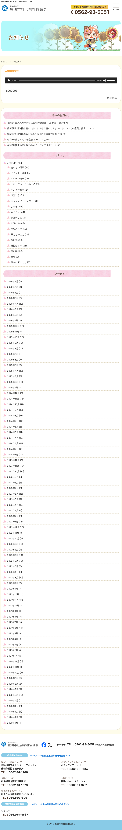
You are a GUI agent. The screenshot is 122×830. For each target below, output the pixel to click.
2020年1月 (12, 722)
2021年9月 (12, 611)
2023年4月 (13, 505)
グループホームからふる (23, 184)
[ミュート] (104, 80)
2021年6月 (12, 627)
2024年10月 (13, 404)
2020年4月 (12, 706)
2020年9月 (12, 678)
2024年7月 (12, 421)
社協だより (16, 245)
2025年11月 (13, 331)
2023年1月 (12, 521)
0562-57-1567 (18, 814)
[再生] (8, 80)
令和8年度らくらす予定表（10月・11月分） (29, 139)
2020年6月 (12, 695)
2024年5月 (12, 432)
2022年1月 (12, 588)
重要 (13, 256)
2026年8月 (12, 281)
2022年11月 (13, 532)
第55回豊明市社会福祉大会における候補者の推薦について (36, 134)
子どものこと (17, 234)
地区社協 (15, 223)
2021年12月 (13, 594)
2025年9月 (12, 342)
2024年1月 (12, 454)
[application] (61, 80)
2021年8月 (12, 616)
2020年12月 (13, 661)
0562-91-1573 (18, 785)
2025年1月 (12, 387)
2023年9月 (12, 476)
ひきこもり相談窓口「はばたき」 (18, 794)
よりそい (15, 206)
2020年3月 (12, 711)
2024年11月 (13, 398)
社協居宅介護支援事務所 (13, 781)
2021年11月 (13, 599)
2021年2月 (12, 650)
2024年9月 (12, 409)
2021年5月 (12, 633)
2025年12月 (13, 326)
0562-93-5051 (84, 744)
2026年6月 (12, 292)
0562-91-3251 (78, 785)
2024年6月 (12, 426)
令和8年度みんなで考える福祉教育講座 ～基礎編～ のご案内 (37, 122)
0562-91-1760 (18, 772)
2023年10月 (13, 471)
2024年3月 (13, 443)
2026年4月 (12, 303)
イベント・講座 (18, 173)
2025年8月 (12, 348)
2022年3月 (12, 577)
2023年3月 (13, 510)
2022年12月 (13, 527)
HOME (4, 62)
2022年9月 (12, 544)
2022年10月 (13, 538)
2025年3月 (12, 376)
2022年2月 (12, 583)
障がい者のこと (18, 262)
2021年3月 (12, 644)
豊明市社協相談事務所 (12, 768)
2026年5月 (12, 298)
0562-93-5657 (79, 769)
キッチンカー (17, 178)
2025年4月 (12, 370)
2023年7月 (12, 488)
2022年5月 (12, 566)
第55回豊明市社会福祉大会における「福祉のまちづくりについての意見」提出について (51, 128)
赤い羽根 (15, 251)
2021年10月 (13, 605)
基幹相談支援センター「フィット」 (19, 765)
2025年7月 (12, 354)
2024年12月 (13, 393)
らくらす (15, 212)
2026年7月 (12, 287)
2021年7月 (12, 622)
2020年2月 (12, 717)
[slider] (111, 80)
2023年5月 (12, 499)
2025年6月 (12, 359)
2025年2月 (12, 382)
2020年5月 (12, 700)
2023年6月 (12, 493)
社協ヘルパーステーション (74, 781)
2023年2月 (12, 516)
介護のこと (16, 217)
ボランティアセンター (22, 201)
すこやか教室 (17, 189)
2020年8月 (12, 683)
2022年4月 (12, 572)
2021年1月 (12, 655)
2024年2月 (12, 449)
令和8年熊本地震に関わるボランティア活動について (33, 145)
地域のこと (16, 228)
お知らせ (11, 163)
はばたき (15, 195)
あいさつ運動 (17, 167)
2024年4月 (13, 437)
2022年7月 (12, 555)
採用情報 (15, 240)
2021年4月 (12, 639)
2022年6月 (12, 560)
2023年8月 (12, 482)
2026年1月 (12, 320)
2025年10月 (13, 337)
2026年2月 (12, 315)
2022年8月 (12, 549)
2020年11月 (13, 666)
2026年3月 (12, 309)
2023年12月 (13, 460)
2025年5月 (12, 365)
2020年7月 (12, 689)
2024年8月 (12, 415)
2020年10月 (13, 672)
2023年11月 (13, 465)
